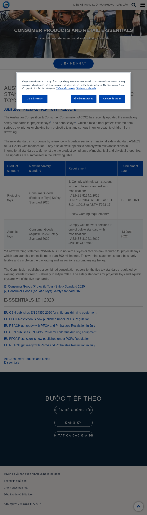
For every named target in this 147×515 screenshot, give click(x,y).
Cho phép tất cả (112, 99)
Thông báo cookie (65, 88)
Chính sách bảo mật (86, 88)
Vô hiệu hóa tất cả (84, 99)
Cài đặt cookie (35, 99)
